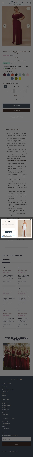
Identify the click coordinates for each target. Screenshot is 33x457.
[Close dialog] (30, 219)
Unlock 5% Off (9, 232)
